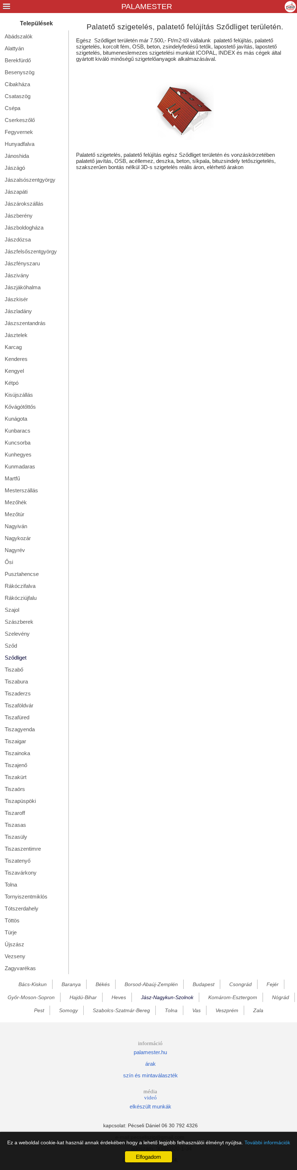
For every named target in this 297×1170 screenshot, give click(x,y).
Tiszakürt (15, 777)
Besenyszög (19, 72)
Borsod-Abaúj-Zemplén (151, 984)
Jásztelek (16, 335)
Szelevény (17, 634)
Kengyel (14, 371)
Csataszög (17, 96)
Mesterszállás (21, 490)
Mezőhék (16, 502)
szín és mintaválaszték (150, 1075)
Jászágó (15, 168)
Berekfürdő (18, 60)
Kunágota (16, 419)
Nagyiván (16, 526)
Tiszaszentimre (23, 849)
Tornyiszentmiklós (26, 896)
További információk (267, 1142)
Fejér (273, 984)
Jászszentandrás (25, 323)
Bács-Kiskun (32, 984)
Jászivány (17, 275)
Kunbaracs (17, 431)
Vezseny (15, 956)
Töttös (12, 920)
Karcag (13, 347)
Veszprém (227, 1010)
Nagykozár (18, 538)
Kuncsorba (17, 442)
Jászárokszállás (24, 204)
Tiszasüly (16, 837)
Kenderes (16, 359)
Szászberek (19, 622)
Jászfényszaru (22, 263)
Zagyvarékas (20, 968)
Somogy (68, 1010)
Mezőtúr (14, 514)
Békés (103, 984)
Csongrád (240, 984)
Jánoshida (17, 156)
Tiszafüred (17, 717)
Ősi (9, 562)
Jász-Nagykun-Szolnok (167, 997)
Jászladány (18, 311)
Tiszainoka (17, 753)
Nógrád (280, 997)
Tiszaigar (15, 741)
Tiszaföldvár (19, 705)
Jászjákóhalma (23, 287)
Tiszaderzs (18, 693)
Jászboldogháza (24, 227)
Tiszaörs (15, 789)
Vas (196, 1010)
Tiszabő (14, 669)
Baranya (71, 984)
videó (150, 1097)
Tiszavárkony (21, 873)
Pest (39, 1010)
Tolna (11, 884)
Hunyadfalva (19, 144)
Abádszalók (19, 36)
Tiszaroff (15, 813)
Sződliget (15, 658)
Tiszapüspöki (20, 801)
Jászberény (19, 215)
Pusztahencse (22, 574)
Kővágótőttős (20, 407)
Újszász (14, 944)
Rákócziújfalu (21, 598)
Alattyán (14, 48)
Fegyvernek (19, 132)
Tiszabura (16, 681)
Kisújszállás (19, 395)
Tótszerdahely (21, 908)
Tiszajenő (16, 765)
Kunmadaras (20, 466)
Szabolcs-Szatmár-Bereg (121, 1010)
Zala (258, 1010)
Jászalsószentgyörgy (30, 180)
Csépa (12, 108)
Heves (119, 997)
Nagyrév (15, 550)
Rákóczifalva (20, 586)
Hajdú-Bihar (83, 997)
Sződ (11, 646)
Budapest (203, 984)
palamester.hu (150, 1052)
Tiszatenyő (17, 861)
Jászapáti (16, 192)
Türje (11, 932)
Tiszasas (15, 825)
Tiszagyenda (20, 729)
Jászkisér (16, 299)
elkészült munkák (150, 1106)
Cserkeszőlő (20, 120)
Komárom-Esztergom (232, 997)
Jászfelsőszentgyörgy (31, 251)
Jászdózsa (18, 239)
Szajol (12, 610)
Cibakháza (17, 84)
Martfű (12, 478)
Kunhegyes (18, 454)
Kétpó (11, 383)
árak (150, 1064)
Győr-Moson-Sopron (31, 997)
